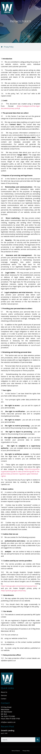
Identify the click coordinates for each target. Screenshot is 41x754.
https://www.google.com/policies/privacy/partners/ (19, 586)
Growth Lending (7, 730)
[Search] (37, 739)
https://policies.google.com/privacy (13, 591)
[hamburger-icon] (38, 8)
